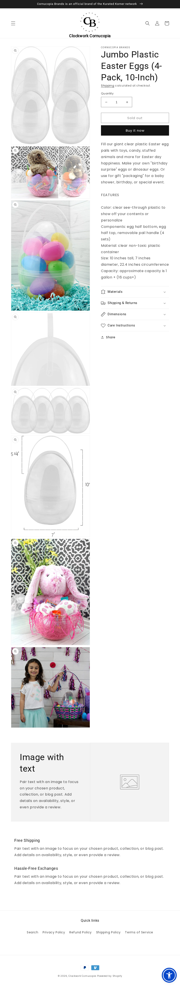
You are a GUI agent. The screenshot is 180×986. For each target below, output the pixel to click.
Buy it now (135, 130)
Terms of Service (139, 932)
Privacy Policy (54, 932)
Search (32, 932)
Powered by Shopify (109, 976)
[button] (13, 23)
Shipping (107, 85)
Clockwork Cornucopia (82, 976)
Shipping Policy (108, 932)
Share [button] (110, 337)
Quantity (107, 93)
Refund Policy (80, 932)
